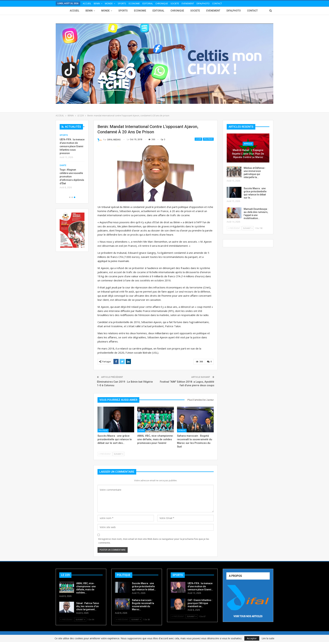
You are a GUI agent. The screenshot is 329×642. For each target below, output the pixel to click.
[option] (72, 162)
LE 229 (198, 139)
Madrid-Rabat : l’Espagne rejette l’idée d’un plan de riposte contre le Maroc (248, 154)
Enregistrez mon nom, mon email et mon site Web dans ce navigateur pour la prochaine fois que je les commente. (153, 540)
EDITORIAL (147, 3)
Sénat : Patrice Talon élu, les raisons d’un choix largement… (87, 606)
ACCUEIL (87, 3)
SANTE (63, 165)
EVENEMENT (188, 3)
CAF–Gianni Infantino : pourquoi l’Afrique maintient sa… (200, 603)
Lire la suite (268, 638)
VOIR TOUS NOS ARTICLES (248, 616)
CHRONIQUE (161, 3)
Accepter (252, 638)
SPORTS (122, 3)
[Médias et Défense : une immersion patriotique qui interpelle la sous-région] (234, 171)
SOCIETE (174, 3)
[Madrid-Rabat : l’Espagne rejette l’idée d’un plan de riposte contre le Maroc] (248, 148)
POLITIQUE (208, 139)
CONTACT (217, 3)
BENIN (97, 3)
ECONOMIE (134, 3)
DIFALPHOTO (203, 3)
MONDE (109, 3)
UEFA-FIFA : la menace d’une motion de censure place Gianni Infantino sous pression (72, 146)
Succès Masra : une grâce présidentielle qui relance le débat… (144, 586)
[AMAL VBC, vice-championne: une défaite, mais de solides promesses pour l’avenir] (155, 419)
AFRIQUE (181, 430)
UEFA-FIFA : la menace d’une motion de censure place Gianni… (200, 586)
